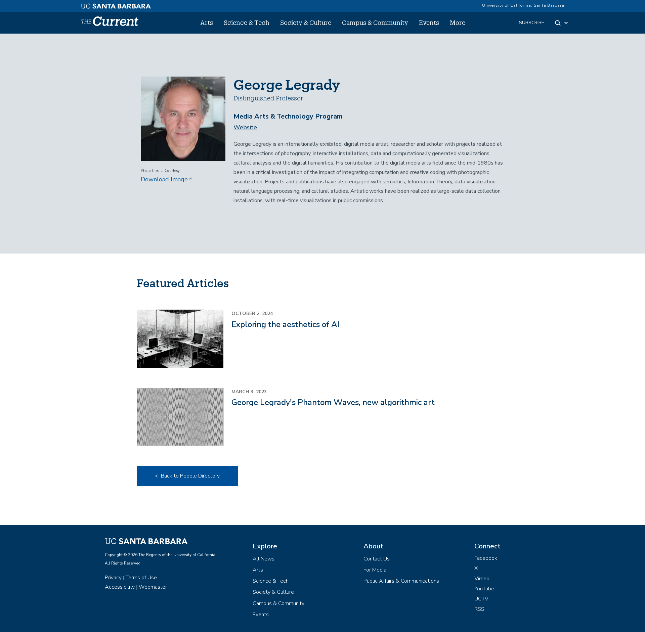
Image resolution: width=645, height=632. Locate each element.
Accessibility (120, 587)
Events (429, 22)
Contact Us (376, 558)
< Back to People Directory (187, 476)
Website (245, 127)
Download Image (164, 179)
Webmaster (153, 587)
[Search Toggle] (561, 23)
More (457, 22)
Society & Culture (305, 22)
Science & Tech (246, 22)
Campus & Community (375, 22)
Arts (206, 22)
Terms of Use (141, 577)
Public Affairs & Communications (401, 581)
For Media (374, 570)
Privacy (113, 577)
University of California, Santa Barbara (523, 5)
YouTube (484, 588)
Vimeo (481, 578)
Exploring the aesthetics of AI (285, 324)
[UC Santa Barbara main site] (116, 4)
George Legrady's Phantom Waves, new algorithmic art (333, 402)
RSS (479, 609)
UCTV (481, 598)
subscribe (531, 22)
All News (263, 558)
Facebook (485, 558)
